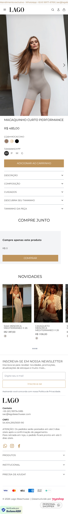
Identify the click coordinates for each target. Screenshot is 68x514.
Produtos (9, 455)
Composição (12, 183)
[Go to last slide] (4, 65)
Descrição (11, 175)
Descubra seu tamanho (19, 200)
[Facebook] (19, 445)
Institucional (11, 465)
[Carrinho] (22, 9)
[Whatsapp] (5, 445)
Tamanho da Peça (15, 208)
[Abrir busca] (52, 9)
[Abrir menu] (5, 9)
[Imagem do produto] (17, 303)
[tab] (31, 348)
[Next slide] (64, 65)
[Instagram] (12, 445)
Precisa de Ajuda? (14, 474)
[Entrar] (58, 9)
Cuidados (10, 192)
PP (6, 153)
